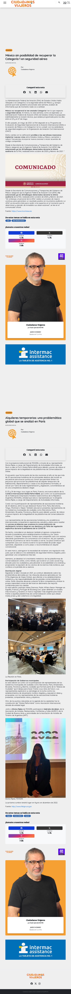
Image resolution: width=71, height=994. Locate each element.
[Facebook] (21, 233)
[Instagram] (21, 240)
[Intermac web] (35, 354)
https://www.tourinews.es (22, 211)
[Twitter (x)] (36, 983)
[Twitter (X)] (49, 233)
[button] (24, 93)
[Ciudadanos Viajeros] (22, 4)
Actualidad (9, 50)
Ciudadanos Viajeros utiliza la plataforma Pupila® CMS (35, 991)
